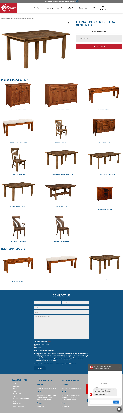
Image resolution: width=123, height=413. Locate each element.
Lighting (50, 8)
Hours (14, 391)
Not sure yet (38, 347)
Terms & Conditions (71, 363)
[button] (68, 23)
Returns (15, 401)
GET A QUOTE (99, 46)
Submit (40, 368)
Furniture (37, 8)
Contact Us (70, 8)
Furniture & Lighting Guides (21, 398)
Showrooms (16, 386)
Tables (14, 18)
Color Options (17, 393)
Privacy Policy (59, 363)
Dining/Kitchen (8, 18)
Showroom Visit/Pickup (42, 344)
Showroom (83, 8)
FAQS (14, 396)
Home (2, 18)
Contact (15, 388)
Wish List (103, 9)
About (59, 8)
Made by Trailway (99, 32)
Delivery (37, 346)
